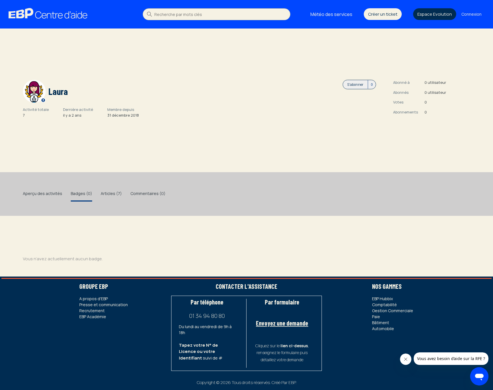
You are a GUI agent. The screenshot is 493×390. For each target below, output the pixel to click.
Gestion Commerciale (392, 310)
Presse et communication (103, 304)
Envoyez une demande (282, 323)
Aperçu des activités (42, 193)
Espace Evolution (434, 14)
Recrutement (92, 310)
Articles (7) (111, 193)
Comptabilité (384, 304)
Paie (376, 316)
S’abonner (355, 84)
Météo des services (331, 14)
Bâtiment (380, 322)
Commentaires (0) (147, 193)
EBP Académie (92, 316)
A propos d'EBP (93, 298)
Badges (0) (81, 193)
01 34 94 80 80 (207, 316)
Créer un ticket (382, 14)
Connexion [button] (471, 14)
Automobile (383, 328)
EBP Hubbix (382, 298)
